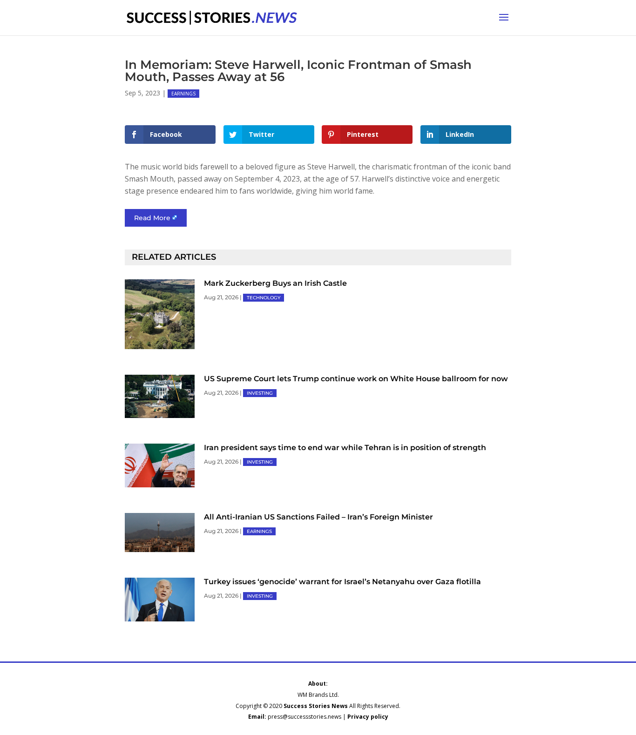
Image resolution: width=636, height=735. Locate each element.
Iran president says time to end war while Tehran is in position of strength (345, 447)
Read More (152, 218)
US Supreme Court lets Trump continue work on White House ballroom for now (356, 378)
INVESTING (260, 393)
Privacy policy (367, 717)
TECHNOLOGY (263, 298)
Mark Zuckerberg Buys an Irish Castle (275, 283)
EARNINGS (183, 93)
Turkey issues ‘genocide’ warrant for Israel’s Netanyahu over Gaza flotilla (342, 581)
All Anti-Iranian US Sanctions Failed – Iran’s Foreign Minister (318, 516)
